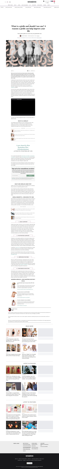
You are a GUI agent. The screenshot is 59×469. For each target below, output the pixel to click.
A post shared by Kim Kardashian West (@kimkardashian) (23, 147)
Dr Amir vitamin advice (28, 7)
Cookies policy (20, 460)
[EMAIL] (13, 310)
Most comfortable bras (35, 448)
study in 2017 (18, 247)
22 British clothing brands (26, 449)
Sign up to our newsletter (44, 446)
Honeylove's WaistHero (23, 264)
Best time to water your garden (19, 7)
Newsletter (33, 70)
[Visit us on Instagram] (53, 1)
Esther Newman (24, 35)
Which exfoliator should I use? (47, 7)
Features (38, 35)
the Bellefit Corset (14, 254)
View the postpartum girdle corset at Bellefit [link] (23, 297)
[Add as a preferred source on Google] (29, 463)
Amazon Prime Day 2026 (8, 7)
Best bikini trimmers (34, 444)
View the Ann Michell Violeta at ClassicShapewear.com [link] (25, 289)
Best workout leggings (35, 447)
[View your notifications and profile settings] (10, 2)
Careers (24, 460)
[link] (14, 285)
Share (13, 70)
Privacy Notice (13, 178)
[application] (23, 107)
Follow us (29, 70)
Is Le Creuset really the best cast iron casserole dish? (27, 447)
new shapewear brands (25, 157)
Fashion (29, 24)
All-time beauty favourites (26, 444)
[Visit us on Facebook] (51, 1)
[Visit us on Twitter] (52, 1)
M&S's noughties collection (37, 7)
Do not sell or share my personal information (33, 460)
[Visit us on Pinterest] (54, 1)
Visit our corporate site (40, 466)
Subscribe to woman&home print (44, 444)
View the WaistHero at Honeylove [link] (22, 305)
